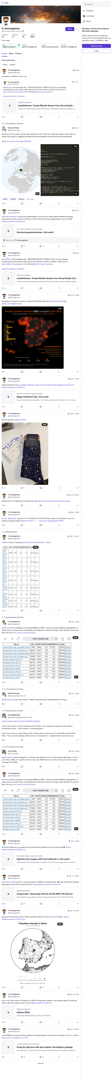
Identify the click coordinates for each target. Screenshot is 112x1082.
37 (13, 37)
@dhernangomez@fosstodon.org (12, 31)
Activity (4, 54)
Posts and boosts (8, 60)
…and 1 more (30, 199)
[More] (77, 117)
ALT (37, 193)
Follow (69, 29)
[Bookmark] (59, 117)
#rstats (5, 64)
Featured (18, 54)
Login (96, 51)
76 (3, 37)
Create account (96, 46)
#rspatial (12, 64)
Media (11, 54)
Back (6, 3)
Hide (75, 146)
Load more (40, 1063)
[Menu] (77, 29)
